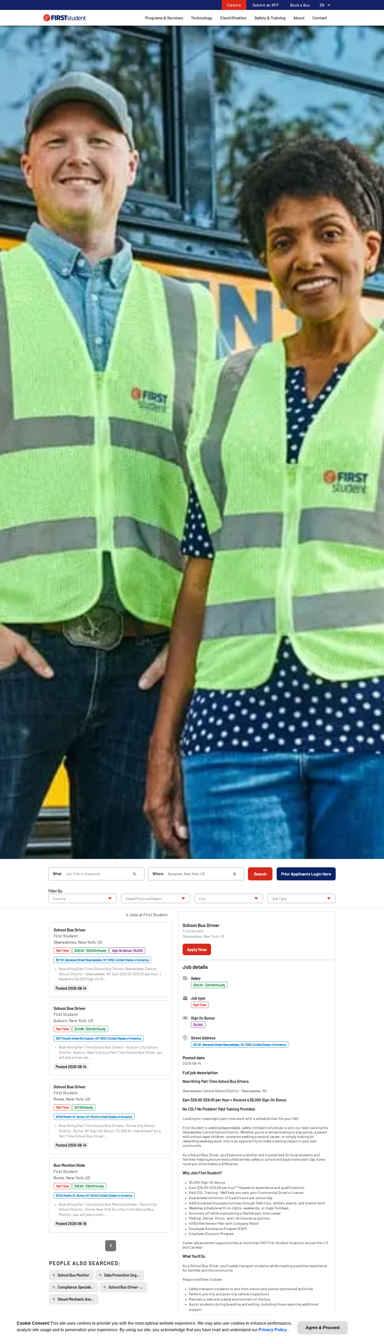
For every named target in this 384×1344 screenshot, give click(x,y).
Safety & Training (270, 17)
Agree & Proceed (323, 1327)
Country (59, 898)
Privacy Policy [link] (273, 1330)
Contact (319, 17)
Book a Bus (300, 5)
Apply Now (197, 949)
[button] (70, 929)
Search (260, 873)
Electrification (233, 17)
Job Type (279, 898)
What (57, 874)
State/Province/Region (143, 898)
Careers (234, 5)
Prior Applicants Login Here (306, 873)
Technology (201, 17)
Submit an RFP (266, 5)
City (202, 898)
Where (158, 874)
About (299, 17)
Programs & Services (164, 17)
